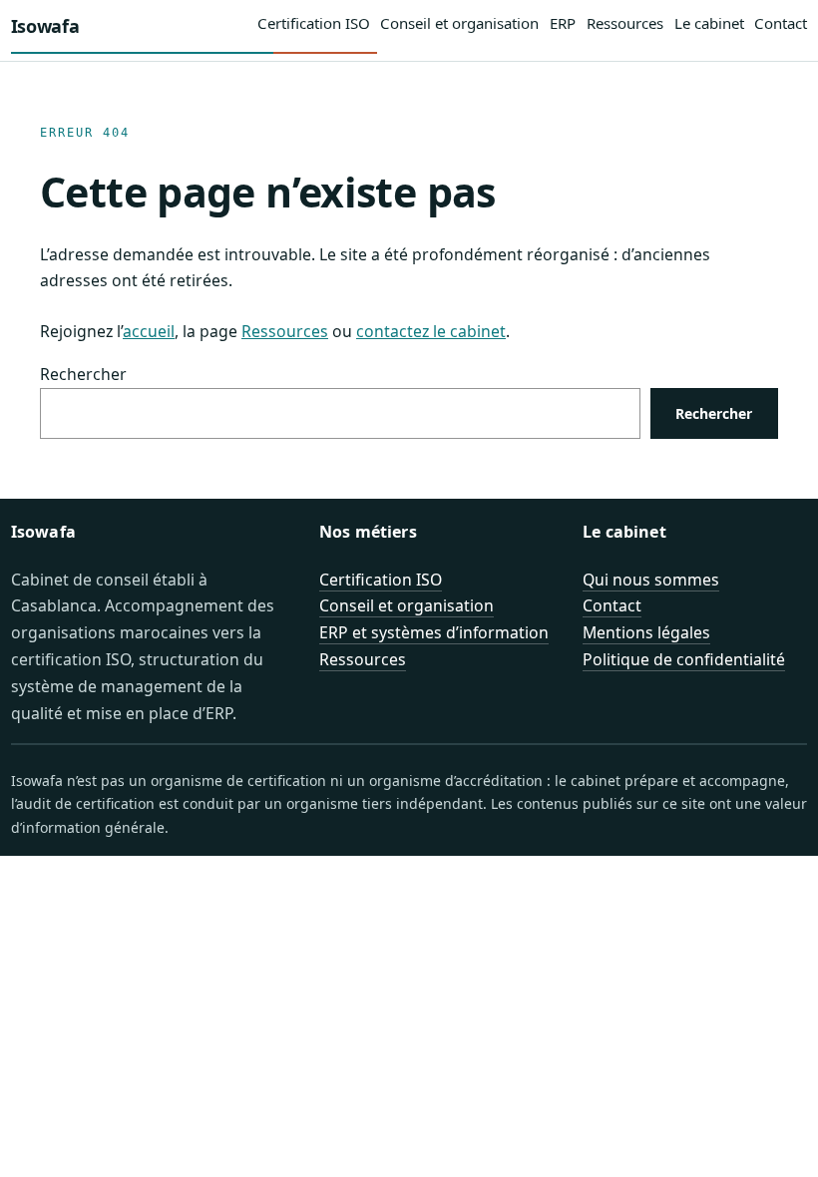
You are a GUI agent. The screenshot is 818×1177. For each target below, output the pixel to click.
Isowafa (45, 26)
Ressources (284, 331)
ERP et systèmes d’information (434, 632)
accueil (149, 331)
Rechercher (83, 374)
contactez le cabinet (431, 331)
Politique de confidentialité (684, 659)
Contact (612, 605)
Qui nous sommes (651, 579)
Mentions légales (646, 632)
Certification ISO (380, 579)
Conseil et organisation (406, 605)
